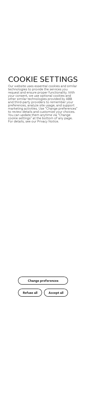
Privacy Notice (47, 121)
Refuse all (30, 293)
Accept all (56, 293)
